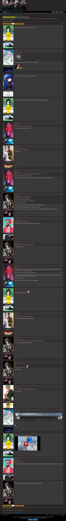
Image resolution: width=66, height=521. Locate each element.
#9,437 (62, 409)
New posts (4, 13)
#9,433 (62, 312)
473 (14, 23)
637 (20, 23)
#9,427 (62, 170)
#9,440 (62, 481)
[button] (11, 12)
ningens (38, 18)
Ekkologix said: (17, 172)
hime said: (17, 124)
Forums (4, 11)
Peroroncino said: (18, 339)
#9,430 (62, 241)
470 (9, 23)
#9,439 (62, 458)
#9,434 (62, 337)
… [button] (7, 23)
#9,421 (62, 25)
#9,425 (62, 122)
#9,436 (62, 385)
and (19, 431)
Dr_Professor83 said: (18, 52)
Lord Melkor (8, 233)
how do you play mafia (20, 18)
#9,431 (62, 265)
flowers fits (14, 18)
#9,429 (62, 217)
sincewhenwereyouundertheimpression (8, 19)
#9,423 (62, 74)
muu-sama (34, 18)
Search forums (9, 13)
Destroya (8, 138)
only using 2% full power (43, 18)
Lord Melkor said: (18, 387)
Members (20, 11)
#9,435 (62, 361)
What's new (15, 11)
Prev (4, 23)
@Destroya (17, 422)
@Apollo (20, 422)
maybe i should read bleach (28, 18)
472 (13, 23)
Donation (9, 11)
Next (22, 23)
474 (16, 23)
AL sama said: (17, 195)
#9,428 (62, 193)
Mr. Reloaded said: (18, 219)
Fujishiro (4, 18)
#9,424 (62, 98)
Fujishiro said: (17, 411)
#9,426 (62, 145)
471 (11, 23)
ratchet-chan (55, 18)
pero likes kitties (50, 18)
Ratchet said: (17, 243)
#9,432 (62, 288)
